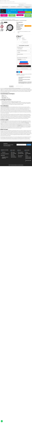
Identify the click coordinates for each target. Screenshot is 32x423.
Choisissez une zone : (20, 47)
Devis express (25, 42)
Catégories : (18, 74)
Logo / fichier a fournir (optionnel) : (22, 57)
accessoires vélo (26, 74)
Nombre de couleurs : (20, 54)
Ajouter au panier (24, 66)
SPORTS (30, 74)
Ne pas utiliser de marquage (24, 63)
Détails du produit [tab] (19, 86)
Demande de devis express (24, 68)
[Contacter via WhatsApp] (2, 421)
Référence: (18, 35)
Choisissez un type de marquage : (22, 50)
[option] (10, 28)
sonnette (22, 74)
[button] (4, 15)
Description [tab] (11, 86)
